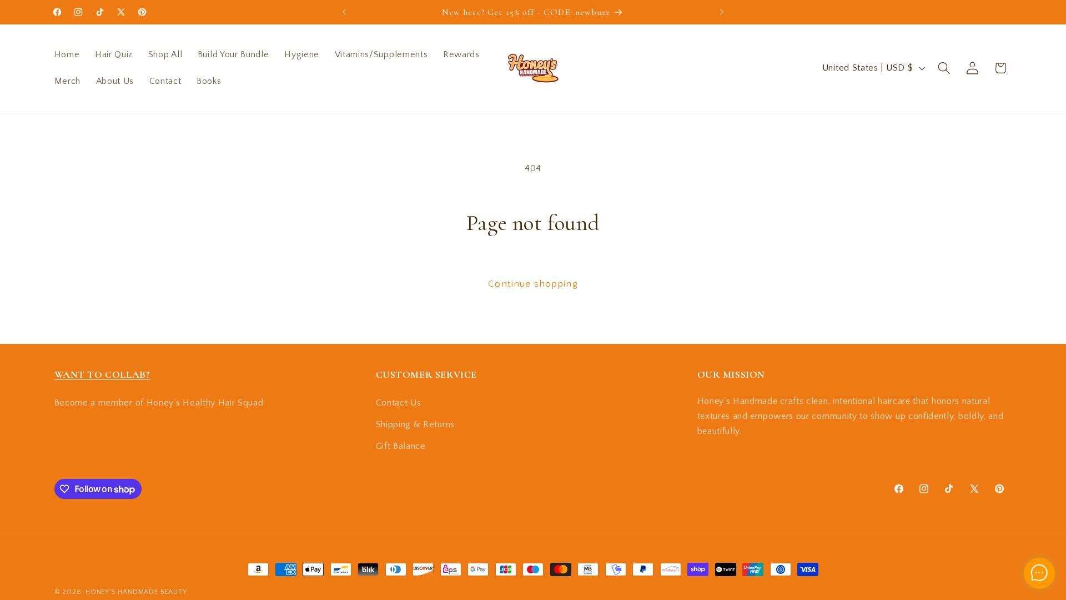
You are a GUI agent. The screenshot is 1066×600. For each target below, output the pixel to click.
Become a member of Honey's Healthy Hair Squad (159, 403)
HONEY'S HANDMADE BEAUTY (136, 592)
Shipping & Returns (415, 424)
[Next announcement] (722, 12)
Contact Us (398, 403)
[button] (944, 68)
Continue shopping (533, 283)
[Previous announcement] (344, 12)
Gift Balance (401, 446)
